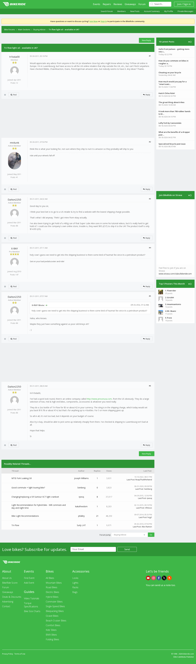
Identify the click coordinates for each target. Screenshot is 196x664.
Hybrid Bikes (52, 596)
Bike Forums (9, 29)
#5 (150, 296)
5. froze (168, 317)
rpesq (81, 496)
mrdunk (14, 142)
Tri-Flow (15, 525)
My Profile (168, 11)
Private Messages (185, 11)
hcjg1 (150, 517)
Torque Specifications (31, 605)
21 (97, 516)
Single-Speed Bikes (55, 606)
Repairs (107, 4)
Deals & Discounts (11, 596)
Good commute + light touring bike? (28, 487)
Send (127, 549)
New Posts (134, 11)
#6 (150, 386)
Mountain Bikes (54, 582)
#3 (150, 199)
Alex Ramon (147, 526)
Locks (75, 578)
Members (121, 11)
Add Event (29, 582)
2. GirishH (169, 297)
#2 (150, 142)
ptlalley (81, 516)
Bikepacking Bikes (55, 611)
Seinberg (81, 487)
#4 (150, 248)
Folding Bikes (52, 639)
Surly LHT (81, 525)
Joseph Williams (81, 478)
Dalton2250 (14, 199)
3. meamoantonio (173, 304)
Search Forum (107, 11)
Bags (74, 592)
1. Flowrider (170, 290)
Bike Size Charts (32, 611)
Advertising (7, 601)
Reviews (117, 4)
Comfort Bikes (53, 625)
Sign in (187, 4)
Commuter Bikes (54, 601)
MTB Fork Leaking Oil (21, 478)
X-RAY (14, 248)
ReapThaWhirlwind (143, 479)
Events (96, 4)
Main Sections (24, 29)
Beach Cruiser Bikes (56, 620)
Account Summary (152, 11)
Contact (6, 606)
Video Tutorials (31, 598)
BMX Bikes (51, 634)
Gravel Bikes (52, 615)
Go (151, 534)
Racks (75, 587)
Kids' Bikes (51, 629)
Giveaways (130, 4)
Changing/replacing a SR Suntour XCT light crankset (35, 496)
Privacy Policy (7, 654)
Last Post (131, 479)
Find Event (29, 578)
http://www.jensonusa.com (99, 398)
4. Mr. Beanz (170, 311)
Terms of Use (19, 654)
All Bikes (50, 578)
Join (179, 4)
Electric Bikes (52, 592)
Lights (75, 582)
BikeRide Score (10, 582)
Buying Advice (39, 29)
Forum (141, 4)
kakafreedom (81, 506)
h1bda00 (14, 56)
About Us (7, 578)
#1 (150, 56)
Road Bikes (51, 587)
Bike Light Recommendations (25, 516)
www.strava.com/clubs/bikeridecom (175, 273)
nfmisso (148, 507)
